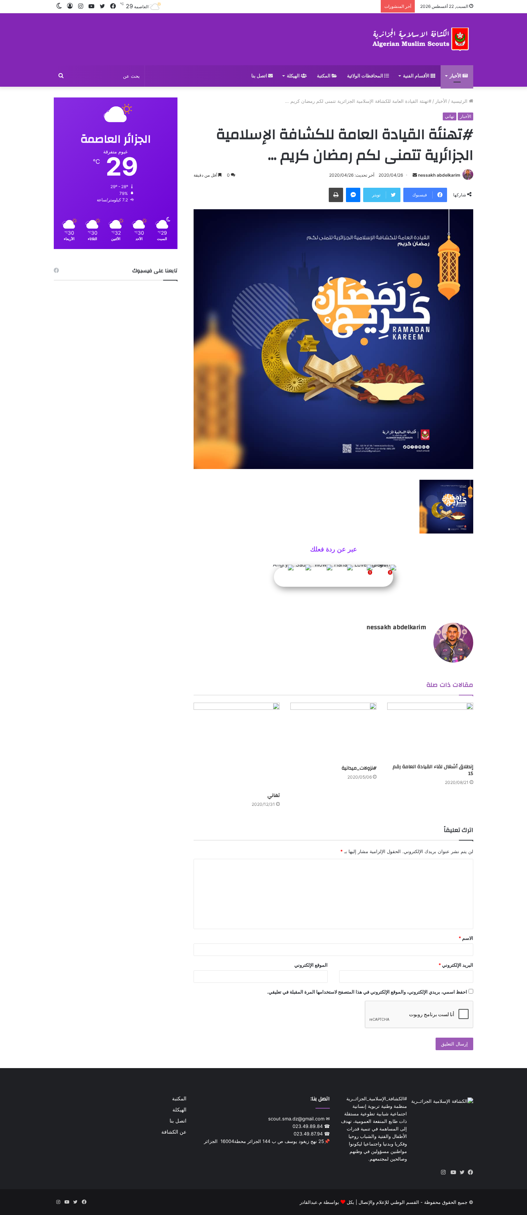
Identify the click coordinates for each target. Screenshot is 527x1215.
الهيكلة (294, 75)
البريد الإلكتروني (455, 965)
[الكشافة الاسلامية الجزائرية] (421, 39)
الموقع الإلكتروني (311, 965)
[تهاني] (237, 746)
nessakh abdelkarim (439, 175)
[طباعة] (336, 195)
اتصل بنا (259, 75)
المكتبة (324, 75)
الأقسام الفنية (417, 75)
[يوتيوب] (451, 1172)
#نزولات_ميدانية (359, 768)
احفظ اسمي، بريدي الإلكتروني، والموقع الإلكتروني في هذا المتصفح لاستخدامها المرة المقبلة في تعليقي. (367, 992)
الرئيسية (460, 101)
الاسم (466, 938)
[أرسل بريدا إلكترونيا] (415, 175)
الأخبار (456, 75)
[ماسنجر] (353, 195)
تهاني (449, 116)
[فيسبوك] (469, 1172)
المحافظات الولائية (365, 75)
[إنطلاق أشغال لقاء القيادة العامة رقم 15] (430, 731)
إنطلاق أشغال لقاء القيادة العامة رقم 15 (433, 770)
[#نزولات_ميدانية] (333, 732)
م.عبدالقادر (311, 1202)
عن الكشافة (173, 1132)
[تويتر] (460, 1172)
